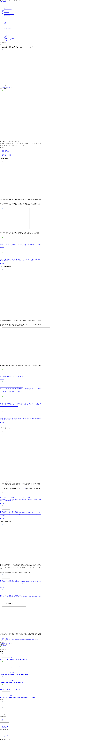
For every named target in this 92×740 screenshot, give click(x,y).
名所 (17, 639)
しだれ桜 (6, 639)
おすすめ (1, 639)
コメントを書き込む (3, 716)
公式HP (24, 488)
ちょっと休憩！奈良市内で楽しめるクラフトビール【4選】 (10, 424)
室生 (27, 639)
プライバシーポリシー (6, 726)
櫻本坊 (29, 639)
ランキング (10, 639)
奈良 (20, 639)
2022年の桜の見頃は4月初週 (7, 155)
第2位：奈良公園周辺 (5, 151)
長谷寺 (35, 639)
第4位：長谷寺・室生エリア (7, 154)
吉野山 (15, 639)
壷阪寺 (19, 639)
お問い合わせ (4, 727)
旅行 (8, 638)
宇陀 (25, 639)
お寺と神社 (2, 638)
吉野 (13, 639)
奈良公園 (23, 639)
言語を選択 (2, 42)
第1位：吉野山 (4, 150)
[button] (12, 87)
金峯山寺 (32, 639)
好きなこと (6, 638)
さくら (4, 639)
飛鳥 (37, 639)
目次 (1, 147)
